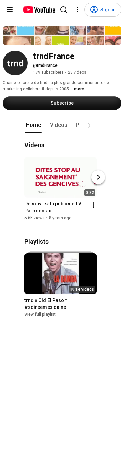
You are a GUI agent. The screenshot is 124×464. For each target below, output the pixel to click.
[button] (89, 125)
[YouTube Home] (39, 9)
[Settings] (77, 10)
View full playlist (40, 314)
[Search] (64, 10)
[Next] (98, 177)
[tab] (33, 125)
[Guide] (10, 10)
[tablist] (62, 125)
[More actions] (93, 205)
